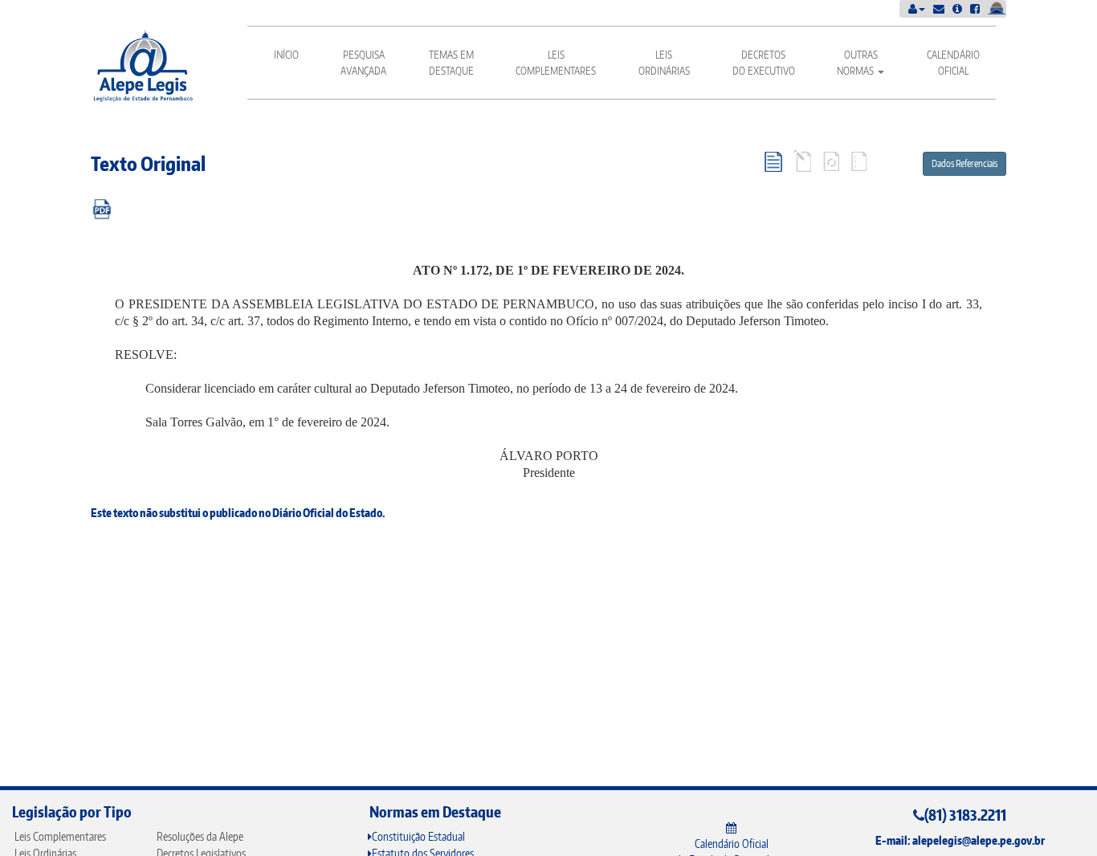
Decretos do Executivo (763, 62)
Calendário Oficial (953, 62)
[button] (916, 8)
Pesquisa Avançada (363, 62)
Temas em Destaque (451, 62)
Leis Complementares (556, 62)
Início (286, 54)
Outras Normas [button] (857, 62)
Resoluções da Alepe (200, 836)
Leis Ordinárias (664, 62)
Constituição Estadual (418, 836)
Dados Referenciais (964, 163)
